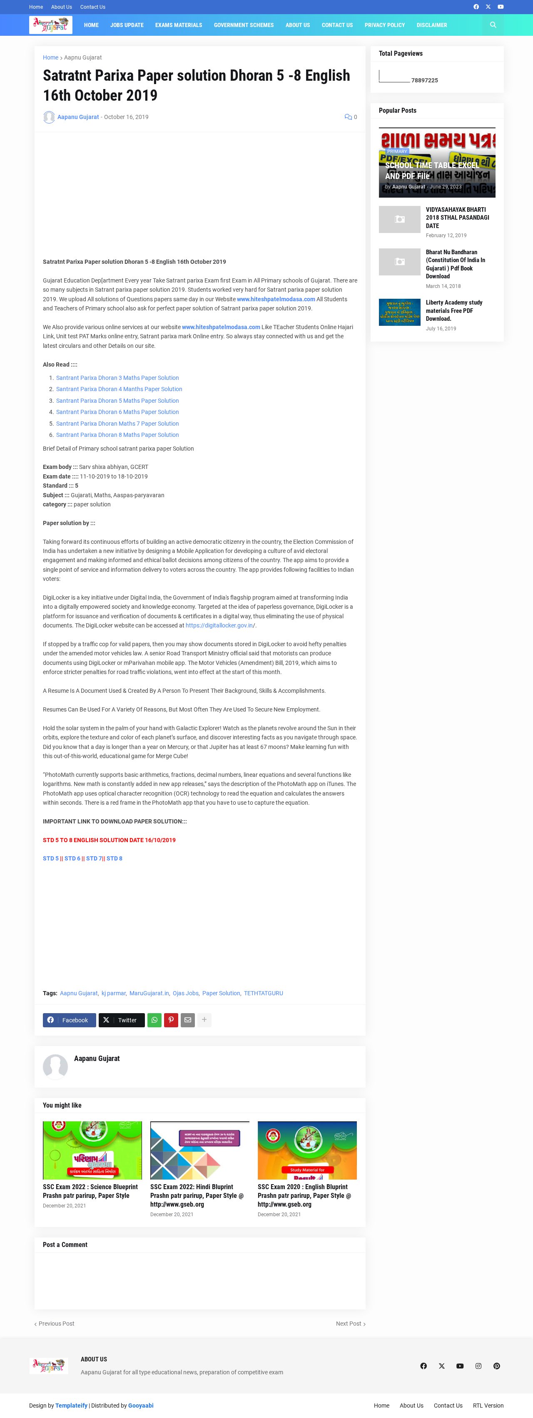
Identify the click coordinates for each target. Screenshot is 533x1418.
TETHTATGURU (263, 993)
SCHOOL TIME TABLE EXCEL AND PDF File (432, 170)
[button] (493, 25)
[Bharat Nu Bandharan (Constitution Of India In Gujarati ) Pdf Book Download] (400, 261)
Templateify (71, 1405)
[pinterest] (497, 1366)
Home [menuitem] (91, 25)
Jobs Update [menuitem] (127, 25)
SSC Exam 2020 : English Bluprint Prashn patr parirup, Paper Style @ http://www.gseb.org (304, 1195)
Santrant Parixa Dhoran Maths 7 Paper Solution (117, 423)
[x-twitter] (488, 7)
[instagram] (478, 1366)
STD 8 (114, 858)
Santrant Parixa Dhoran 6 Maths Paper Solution (117, 412)
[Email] (188, 1020)
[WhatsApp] (154, 1020)
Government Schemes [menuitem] (244, 25)
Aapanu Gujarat (97, 1058)
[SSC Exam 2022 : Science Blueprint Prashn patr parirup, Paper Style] (92, 1150)
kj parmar (114, 993)
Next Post (348, 1323)
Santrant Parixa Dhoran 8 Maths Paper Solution (117, 434)
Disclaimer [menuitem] (432, 25)
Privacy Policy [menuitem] (385, 25)
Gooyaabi (141, 1405)
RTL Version (488, 1405)
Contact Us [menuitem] (337, 25)
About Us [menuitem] (298, 25)
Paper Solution (221, 993)
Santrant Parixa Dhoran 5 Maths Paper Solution (117, 400)
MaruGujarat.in (149, 993)
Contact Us (92, 7)
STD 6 (72, 858)
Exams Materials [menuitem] (178, 25)
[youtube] (501, 7)
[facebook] (476, 7)
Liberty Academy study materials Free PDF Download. (454, 310)
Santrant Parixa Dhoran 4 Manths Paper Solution (119, 389)
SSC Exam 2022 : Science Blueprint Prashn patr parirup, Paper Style (90, 1191)
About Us (61, 7)
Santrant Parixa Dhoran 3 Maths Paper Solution (117, 377)
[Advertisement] (200, 199)
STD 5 (51, 858)
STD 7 (94, 858)
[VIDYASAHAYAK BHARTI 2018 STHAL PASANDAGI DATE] (400, 219)
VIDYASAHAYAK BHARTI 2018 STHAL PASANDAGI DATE (457, 218)
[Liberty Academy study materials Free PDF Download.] (400, 312)
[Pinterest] (171, 1020)
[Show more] (204, 1020)
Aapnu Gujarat (83, 57)
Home (36, 7)
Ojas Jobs (186, 993)
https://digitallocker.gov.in (219, 625)
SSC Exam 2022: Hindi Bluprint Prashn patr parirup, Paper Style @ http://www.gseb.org (197, 1195)
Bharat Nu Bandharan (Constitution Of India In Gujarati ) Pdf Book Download (455, 264)
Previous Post (57, 1323)
